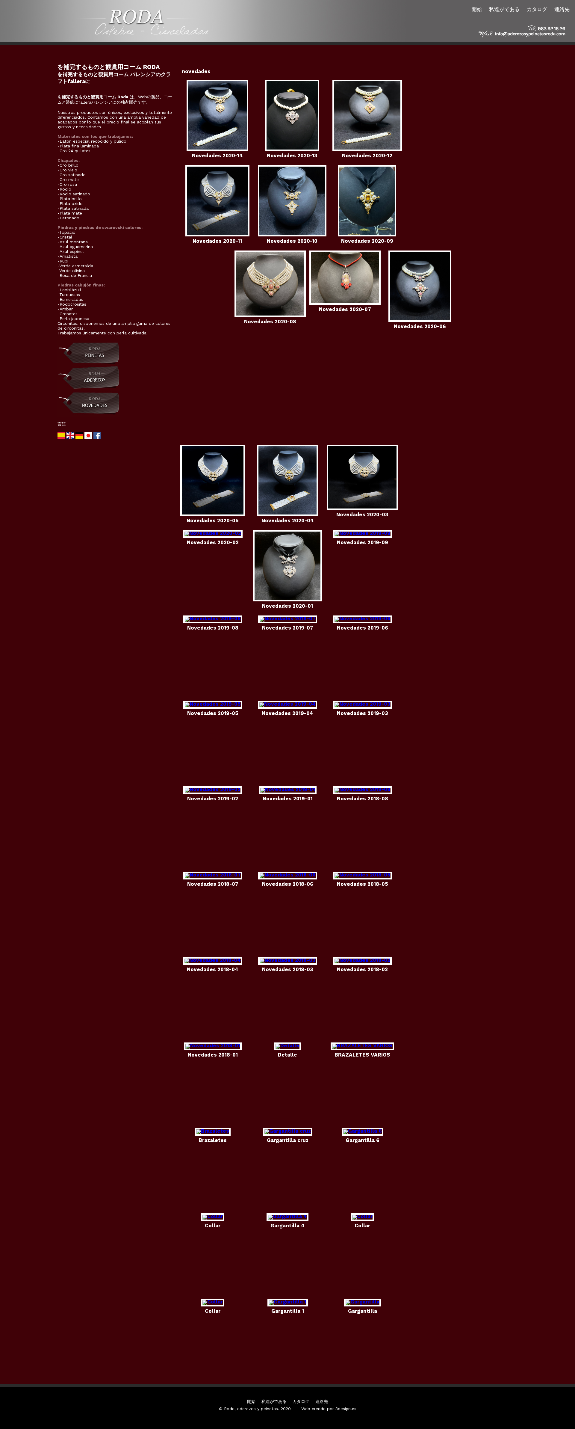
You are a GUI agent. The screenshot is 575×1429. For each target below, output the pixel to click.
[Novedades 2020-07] (345, 303)
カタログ (537, 9)
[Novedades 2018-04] (212, 960)
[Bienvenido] (62, 437)
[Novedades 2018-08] (362, 789)
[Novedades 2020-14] (217, 149)
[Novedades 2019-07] (287, 618)
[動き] (89, 415)
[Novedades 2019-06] (362, 618)
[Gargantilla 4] (287, 1216)
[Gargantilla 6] (362, 1131)
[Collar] (212, 1216)
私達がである (504, 9)
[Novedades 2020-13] (292, 149)
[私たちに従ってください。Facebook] (97, 437)
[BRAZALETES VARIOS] (362, 1045)
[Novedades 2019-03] (362, 704)
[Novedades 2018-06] (287, 875)
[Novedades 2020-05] (212, 514)
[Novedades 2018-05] (362, 875)
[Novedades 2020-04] (287, 514)
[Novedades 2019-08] (212, 618)
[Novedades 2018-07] (212, 875)
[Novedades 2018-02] (362, 960)
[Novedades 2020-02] (213, 533)
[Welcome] (70, 437)
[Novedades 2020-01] (287, 600)
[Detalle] (287, 1045)
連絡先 (562, 9)
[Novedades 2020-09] (367, 235)
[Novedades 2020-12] (367, 149)
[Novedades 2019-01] (288, 789)
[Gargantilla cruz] (287, 1131)
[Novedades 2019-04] (287, 704)
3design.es (345, 1408)
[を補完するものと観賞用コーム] (89, 363)
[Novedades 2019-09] (362, 533)
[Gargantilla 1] (287, 1302)
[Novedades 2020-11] (217, 235)
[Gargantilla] (362, 1302)
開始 (477, 9)
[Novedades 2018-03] (287, 960)
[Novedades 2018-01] (213, 1045)
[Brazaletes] (213, 1131)
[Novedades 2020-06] (419, 320)
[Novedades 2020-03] (362, 508)
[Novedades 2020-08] (270, 315)
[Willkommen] (79, 437)
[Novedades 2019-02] (212, 789)
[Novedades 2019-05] (212, 704)
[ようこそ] (88, 437)
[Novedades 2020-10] (292, 235)
